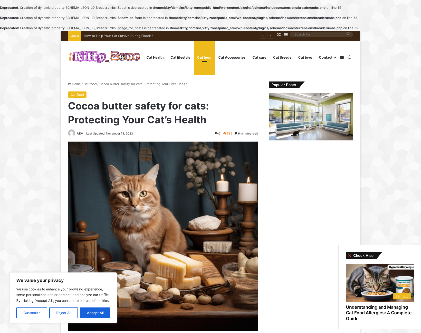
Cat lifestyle (180, 57)
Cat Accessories (232, 57)
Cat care (259, 57)
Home (76, 84)
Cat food (204, 57)
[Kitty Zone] (104, 57)
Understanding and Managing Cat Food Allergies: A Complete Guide (379, 313)
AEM (80, 133)
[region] (63, 297)
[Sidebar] (342, 57)
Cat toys (305, 57)
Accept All (95, 313)
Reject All (63, 313)
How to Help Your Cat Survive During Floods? (118, 36)
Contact (325, 57)
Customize (31, 313)
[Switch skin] (349, 57)
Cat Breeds (282, 57)
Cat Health (155, 57)
